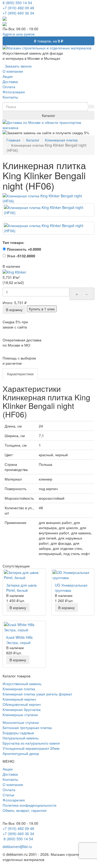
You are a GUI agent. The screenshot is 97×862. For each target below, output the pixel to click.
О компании (13, 784)
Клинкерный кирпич (19, 699)
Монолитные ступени (21, 722)
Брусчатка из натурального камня (31, 743)
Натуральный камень (21, 737)
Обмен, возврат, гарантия (25, 810)
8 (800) (18, 838)
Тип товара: (13, 242)
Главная (13, 140)
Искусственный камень (22, 683)
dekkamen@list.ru (17, 846)
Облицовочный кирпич (22, 704)
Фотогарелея (14, 800)
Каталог (48, 115)
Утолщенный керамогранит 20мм (31, 748)
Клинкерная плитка (61, 140)
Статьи (8, 794)
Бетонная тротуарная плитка (27, 727)
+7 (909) (18, 13)
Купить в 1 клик (42, 308)
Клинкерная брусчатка (22, 709)
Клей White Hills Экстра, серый (19, 640)
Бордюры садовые (18, 732)
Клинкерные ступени (20, 714)
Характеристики (20, 373)
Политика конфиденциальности (29, 805)
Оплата (9, 789)
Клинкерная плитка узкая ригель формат (37, 693)
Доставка (10, 774)
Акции (8, 768)
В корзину (14, 309)
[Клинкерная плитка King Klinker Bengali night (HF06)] (48, 198)
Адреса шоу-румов (18, 33)
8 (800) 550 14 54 (17, 2)
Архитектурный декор (21, 753)
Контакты (10, 779)
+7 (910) (18, 7)
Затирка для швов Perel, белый (21, 587)
